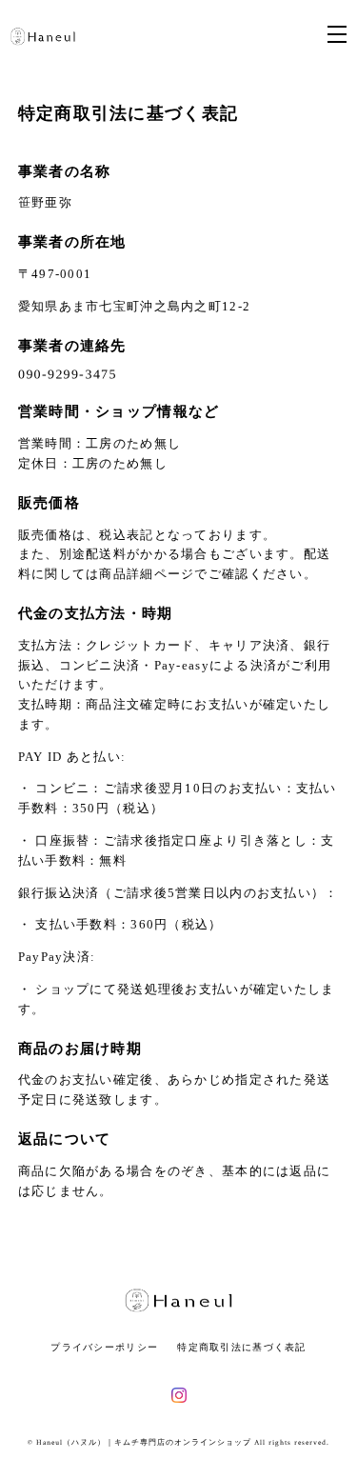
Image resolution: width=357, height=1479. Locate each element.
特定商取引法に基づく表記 (241, 1347)
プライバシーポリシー (104, 1347)
